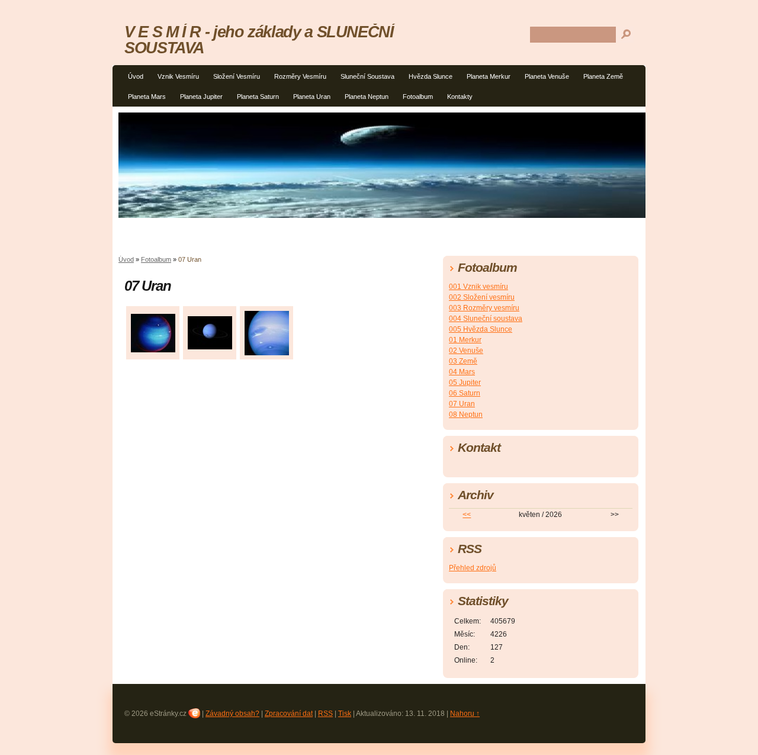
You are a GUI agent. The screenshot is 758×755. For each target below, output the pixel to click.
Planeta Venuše (547, 76)
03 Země (463, 361)
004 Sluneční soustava (485, 318)
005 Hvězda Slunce (480, 329)
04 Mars (462, 372)
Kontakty (460, 96)
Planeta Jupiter (201, 96)
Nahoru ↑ (465, 713)
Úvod (135, 76)
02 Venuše (466, 350)
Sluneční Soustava (367, 76)
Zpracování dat (289, 713)
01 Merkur (465, 340)
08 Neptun (466, 414)
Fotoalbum (418, 96)
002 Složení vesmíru (482, 297)
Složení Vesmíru (236, 76)
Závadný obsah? (232, 713)
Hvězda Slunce (430, 76)
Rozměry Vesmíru (300, 76)
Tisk (344, 713)
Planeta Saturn (258, 96)
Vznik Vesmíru (178, 76)
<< (466, 514)
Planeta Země (603, 76)
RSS (325, 713)
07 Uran (462, 404)
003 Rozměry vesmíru (484, 308)
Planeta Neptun (366, 96)
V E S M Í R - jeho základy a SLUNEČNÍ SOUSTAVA (259, 40)
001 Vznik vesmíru (478, 286)
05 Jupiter (465, 382)
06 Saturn (464, 393)
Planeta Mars (147, 96)
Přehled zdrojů (472, 568)
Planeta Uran (311, 96)
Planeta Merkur (488, 76)
